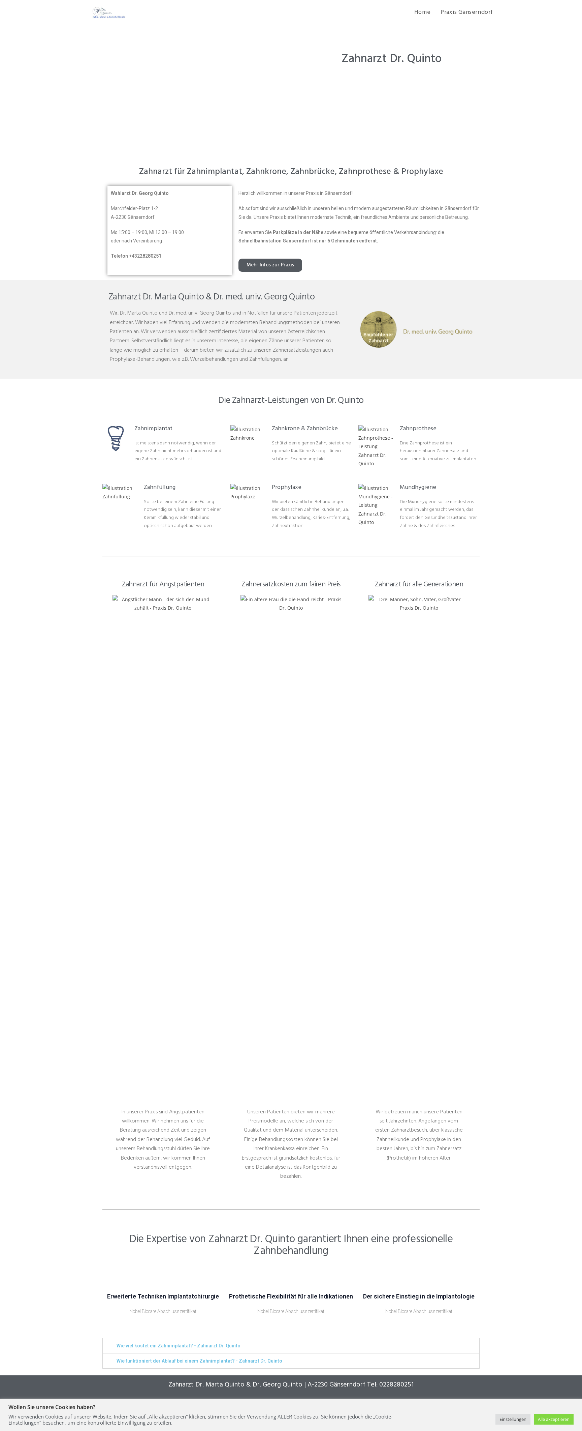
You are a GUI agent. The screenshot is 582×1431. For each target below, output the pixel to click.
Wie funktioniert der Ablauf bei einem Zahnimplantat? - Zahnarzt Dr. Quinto (199, 1361)
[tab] (291, 1345)
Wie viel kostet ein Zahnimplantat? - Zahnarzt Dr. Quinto (178, 1345)
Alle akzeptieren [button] (554, 1419)
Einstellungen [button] (512, 1419)
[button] (270, 265)
